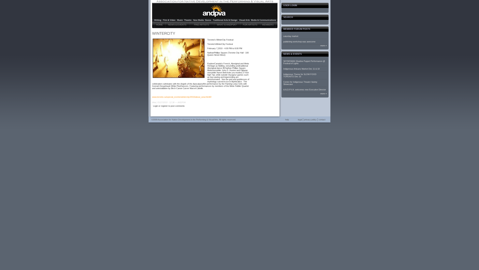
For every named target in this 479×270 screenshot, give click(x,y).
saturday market (290, 36)
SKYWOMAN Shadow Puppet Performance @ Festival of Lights (304, 62)
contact (322, 119)
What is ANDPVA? (227, 24)
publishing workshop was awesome (299, 41)
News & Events (177, 24)
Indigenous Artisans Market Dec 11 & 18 (301, 69)
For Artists (250, 24)
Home (159, 24)
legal (300, 119)
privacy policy (310, 119)
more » (323, 45)
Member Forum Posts (296, 29)
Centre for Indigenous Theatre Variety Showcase (300, 83)
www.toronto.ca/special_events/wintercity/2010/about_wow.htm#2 (181, 97)
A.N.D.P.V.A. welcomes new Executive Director (304, 89)
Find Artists (201, 24)
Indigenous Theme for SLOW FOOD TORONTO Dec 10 (299, 75)
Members (268, 24)
